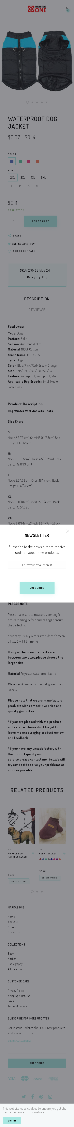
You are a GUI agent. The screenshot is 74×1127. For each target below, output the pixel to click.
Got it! (12, 1120)
